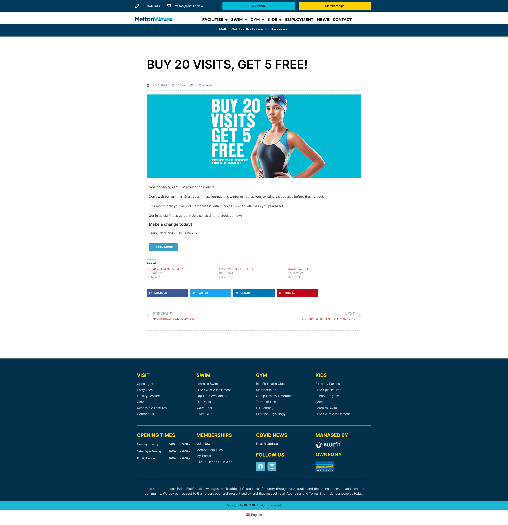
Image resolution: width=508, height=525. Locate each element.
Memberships (266, 390)
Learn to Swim (207, 384)
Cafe (140, 402)
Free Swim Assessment (213, 390)
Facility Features (149, 396)
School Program (327, 396)
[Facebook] (260, 466)
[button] (167, 293)
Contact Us (145, 414)
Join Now (203, 444)
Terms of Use (266, 402)
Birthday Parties (328, 384)
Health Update (267, 444)
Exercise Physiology (271, 414)
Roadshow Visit (298, 269)
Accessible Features (152, 408)
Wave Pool (204, 408)
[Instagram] (271, 466)
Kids (272, 19)
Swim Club (204, 414)
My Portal (203, 456)
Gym (255, 19)
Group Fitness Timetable (274, 396)
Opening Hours (148, 384)
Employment (299, 19)
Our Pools (203, 402)
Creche (321, 402)
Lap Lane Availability (211, 396)
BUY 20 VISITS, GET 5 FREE (235, 269)
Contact (342, 19)
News (323, 19)
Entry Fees (145, 390)
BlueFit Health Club (270, 384)
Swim (237, 19)
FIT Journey (264, 408)
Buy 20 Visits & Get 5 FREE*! (165, 269)
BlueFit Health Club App (214, 462)
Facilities (212, 19)
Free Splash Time (328, 390)
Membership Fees (209, 450)
